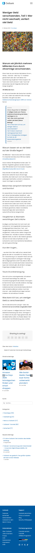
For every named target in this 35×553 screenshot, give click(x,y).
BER (14, 169)
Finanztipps (14, 28)
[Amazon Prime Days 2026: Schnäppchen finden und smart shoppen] (9, 361)
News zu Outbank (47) (10, 421)
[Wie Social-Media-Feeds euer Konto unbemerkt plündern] (26, 361)
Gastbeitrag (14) (8, 417)
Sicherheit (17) (8, 428)
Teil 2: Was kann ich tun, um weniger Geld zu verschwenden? (16, 127)
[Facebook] (22, 544)
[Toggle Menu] (31, 3)
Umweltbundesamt (8, 159)
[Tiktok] (27, 544)
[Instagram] (19, 544)
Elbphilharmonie (7, 169)
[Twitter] (25, 544)
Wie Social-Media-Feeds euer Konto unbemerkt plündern (25, 377)
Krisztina (15, 346)
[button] (3, 375)
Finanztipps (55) (8, 413)
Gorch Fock (20, 169)
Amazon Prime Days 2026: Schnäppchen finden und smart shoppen (8, 380)
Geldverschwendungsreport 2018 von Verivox (16, 100)
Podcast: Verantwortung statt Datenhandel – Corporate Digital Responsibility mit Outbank (17, 448)
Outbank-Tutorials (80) (10, 424)
